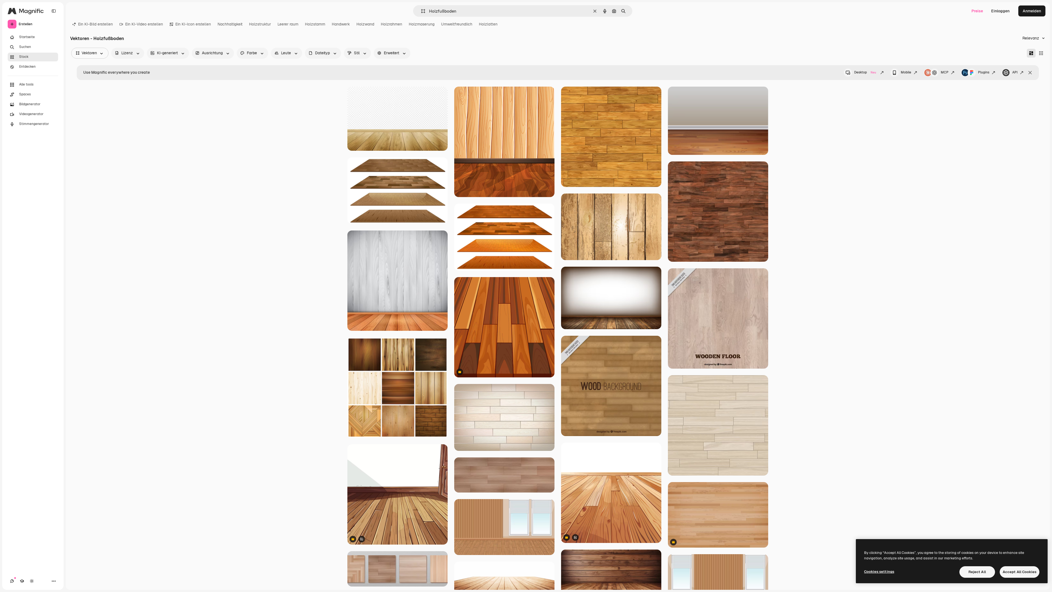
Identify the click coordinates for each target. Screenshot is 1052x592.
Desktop (865, 72)
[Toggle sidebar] (53, 11)
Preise (977, 10)
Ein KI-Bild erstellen (95, 24)
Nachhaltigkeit (230, 24)
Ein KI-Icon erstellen (193, 24)
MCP (944, 72)
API (1014, 72)
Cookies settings (879, 571)
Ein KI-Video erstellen (144, 24)
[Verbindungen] (12, 581)
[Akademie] (22, 581)
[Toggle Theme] (31, 581)
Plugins (983, 72)
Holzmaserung (421, 24)
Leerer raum (288, 24)
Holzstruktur (260, 24)
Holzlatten (488, 24)
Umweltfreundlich (456, 24)
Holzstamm (315, 24)
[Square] (1041, 53)
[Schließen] (1030, 72)
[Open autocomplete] (420, 11)
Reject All (977, 572)
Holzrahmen (391, 24)
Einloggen (1000, 10)
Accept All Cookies (1019, 572)
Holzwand (365, 24)
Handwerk (341, 24)
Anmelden (1032, 10)
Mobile (906, 72)
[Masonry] (1031, 53)
